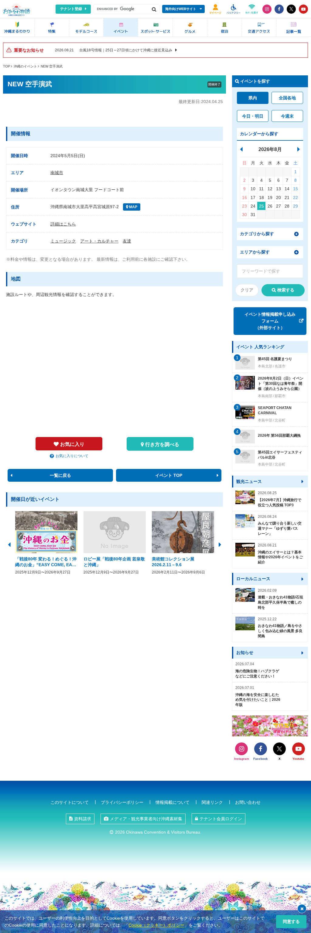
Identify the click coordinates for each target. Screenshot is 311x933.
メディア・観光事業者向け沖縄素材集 (146, 818)
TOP (6, 66)
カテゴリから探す (257, 233)
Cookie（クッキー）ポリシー (156, 925)
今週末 (287, 116)
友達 (127, 241)
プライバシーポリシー (122, 802)
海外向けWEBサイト (180, 9)
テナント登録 (71, 9)
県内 (252, 97)
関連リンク (212, 802)
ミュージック (63, 241)
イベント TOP (168, 475)
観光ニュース (249, 481)
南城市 (56, 172)
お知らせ (244, 652)
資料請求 (82, 818)
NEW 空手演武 (52, 66)
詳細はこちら (63, 224)
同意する (291, 921)
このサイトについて (69, 802)
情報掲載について (173, 802)
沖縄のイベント (25, 66)
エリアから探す (255, 252)
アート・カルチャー (99, 241)
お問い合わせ (248, 802)
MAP (132, 207)
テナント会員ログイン (221, 818)
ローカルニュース (253, 578)
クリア (247, 289)
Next (220, 544)
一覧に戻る (60, 475)
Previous (9, 544)
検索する (285, 289)
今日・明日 (252, 116)
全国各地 (287, 97)
